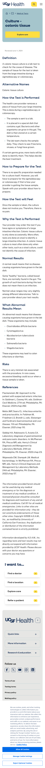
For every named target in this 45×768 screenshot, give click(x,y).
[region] (22, 734)
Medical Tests (22, 13)
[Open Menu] (41, 4)
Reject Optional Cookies (22, 763)
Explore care (22, 35)
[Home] (14, 4)
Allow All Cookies (22, 749)
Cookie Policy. (21, 745)
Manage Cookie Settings (22, 756)
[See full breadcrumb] (12, 13)
